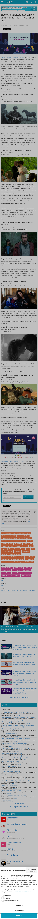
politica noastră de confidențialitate (22, 892)
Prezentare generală (33, 870)
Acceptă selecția (19, 910)
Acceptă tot (19, 915)
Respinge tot (19, 905)
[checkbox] (6, 896)
